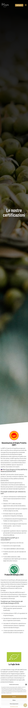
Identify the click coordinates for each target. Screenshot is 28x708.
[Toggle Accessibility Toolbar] (25, 705)
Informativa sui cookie (14, 706)
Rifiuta (14, 700)
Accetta (14, 696)
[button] (26, 684)
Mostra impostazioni (14, 703)
